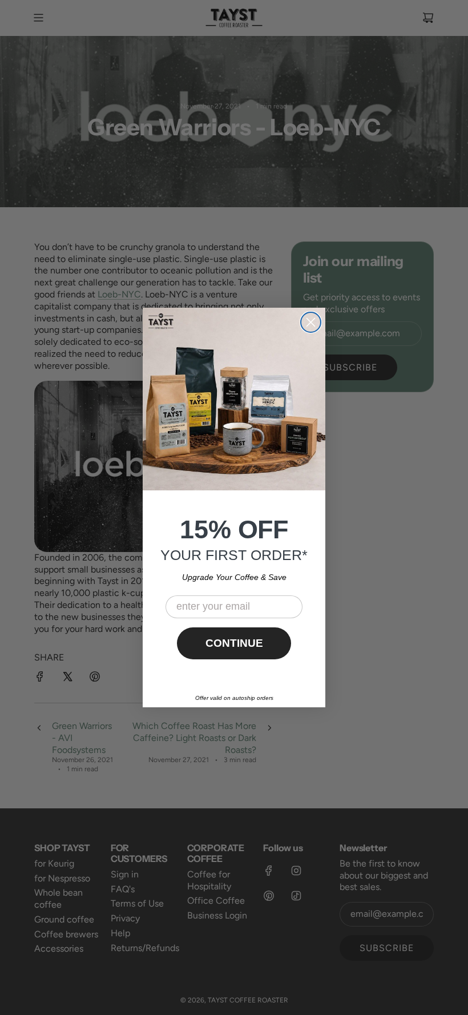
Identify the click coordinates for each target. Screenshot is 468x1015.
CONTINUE (234, 643)
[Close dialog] (311, 322)
